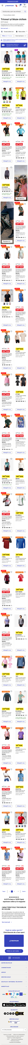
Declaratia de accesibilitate (15, 1042)
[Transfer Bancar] (14, 994)
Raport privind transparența (17, 1039)
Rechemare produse (15, 1040)
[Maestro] (10, 994)
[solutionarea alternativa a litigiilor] (14, 1022)
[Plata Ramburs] (12, 997)
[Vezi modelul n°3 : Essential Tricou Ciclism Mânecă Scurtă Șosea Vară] (22, 826)
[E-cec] (21, 994)
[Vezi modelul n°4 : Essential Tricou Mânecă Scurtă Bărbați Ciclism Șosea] (25, 826)
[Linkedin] (13, 1014)
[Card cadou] (17, 994)
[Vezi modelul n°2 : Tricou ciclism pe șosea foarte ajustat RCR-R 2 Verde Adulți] (19, 65)
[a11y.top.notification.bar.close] (25, 1)
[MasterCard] (7, 994)
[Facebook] (5, 1014)
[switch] (3, 45)
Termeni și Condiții (7, 1034)
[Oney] (24, 994)
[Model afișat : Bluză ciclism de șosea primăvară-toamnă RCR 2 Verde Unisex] (4, 101)
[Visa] (3, 994)
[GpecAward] (19, 1015)
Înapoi (3, 891)
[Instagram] (10, 1014)
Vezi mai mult (4, 28)
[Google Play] (20, 1005)
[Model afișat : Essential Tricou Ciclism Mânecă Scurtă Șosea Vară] (16, 826)
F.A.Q (8, 1039)
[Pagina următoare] (25, 958)
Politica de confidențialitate (19, 1034)
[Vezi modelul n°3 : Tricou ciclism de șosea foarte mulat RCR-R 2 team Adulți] (22, 65)
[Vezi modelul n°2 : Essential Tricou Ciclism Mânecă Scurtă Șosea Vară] (19, 826)
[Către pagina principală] (9, 6)
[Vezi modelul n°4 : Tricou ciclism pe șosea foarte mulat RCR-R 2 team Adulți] (25, 65)
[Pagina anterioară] (2, 958)
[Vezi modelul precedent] (16, 56)
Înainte (24, 891)
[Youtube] (8, 1014)
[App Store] (8, 1005)
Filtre (7, 36)
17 (18, 891)
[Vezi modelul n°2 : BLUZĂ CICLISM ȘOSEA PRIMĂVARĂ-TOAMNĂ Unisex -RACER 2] (7, 101)
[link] (21, 198)
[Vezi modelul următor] (25, 56)
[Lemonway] (15, 997)
